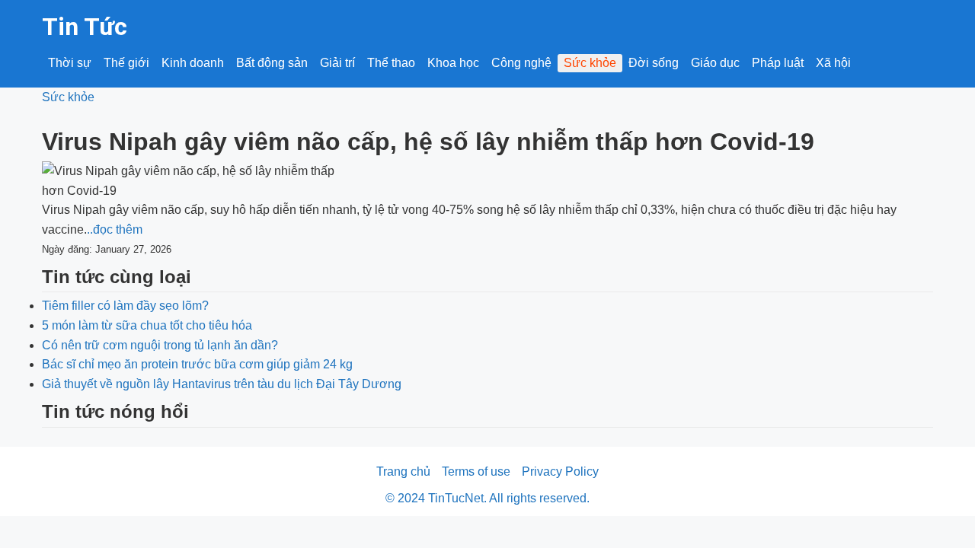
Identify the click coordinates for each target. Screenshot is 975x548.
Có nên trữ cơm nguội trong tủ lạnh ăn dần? (160, 345)
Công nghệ (521, 62)
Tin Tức (84, 26)
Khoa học (453, 62)
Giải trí (337, 62)
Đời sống (653, 62)
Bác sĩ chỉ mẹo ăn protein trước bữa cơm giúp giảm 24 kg (197, 364)
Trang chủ (403, 471)
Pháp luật (778, 62)
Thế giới (126, 62)
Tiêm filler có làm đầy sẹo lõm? (125, 305)
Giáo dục (715, 62)
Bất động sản (272, 62)
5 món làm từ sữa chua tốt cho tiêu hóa (147, 325)
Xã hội (833, 62)
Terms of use (476, 471)
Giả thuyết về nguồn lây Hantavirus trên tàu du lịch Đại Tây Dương (221, 384)
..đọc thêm (114, 229)
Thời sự (69, 62)
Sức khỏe (590, 62)
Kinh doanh (192, 62)
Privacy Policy (560, 471)
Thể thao (391, 62)
